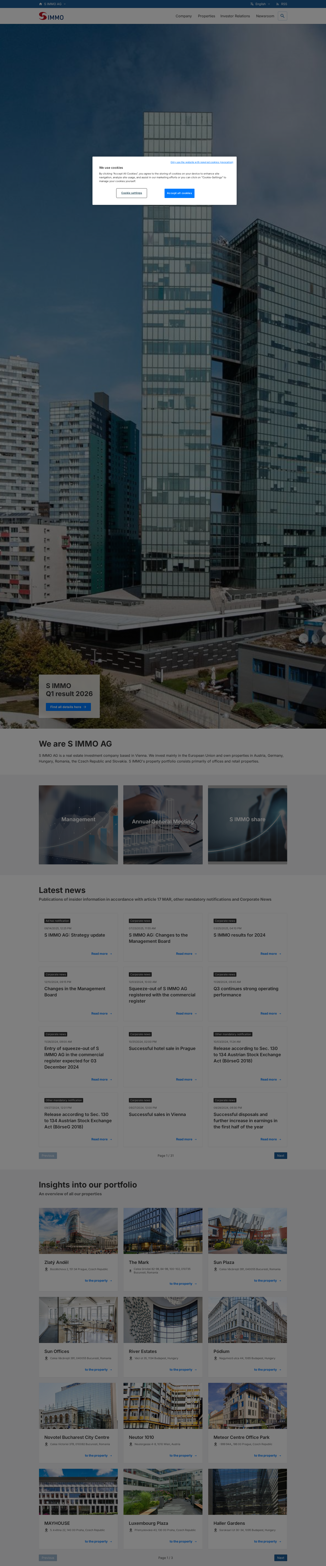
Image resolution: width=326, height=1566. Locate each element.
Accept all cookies (179, 193)
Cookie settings (131, 193)
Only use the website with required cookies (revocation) (202, 162)
